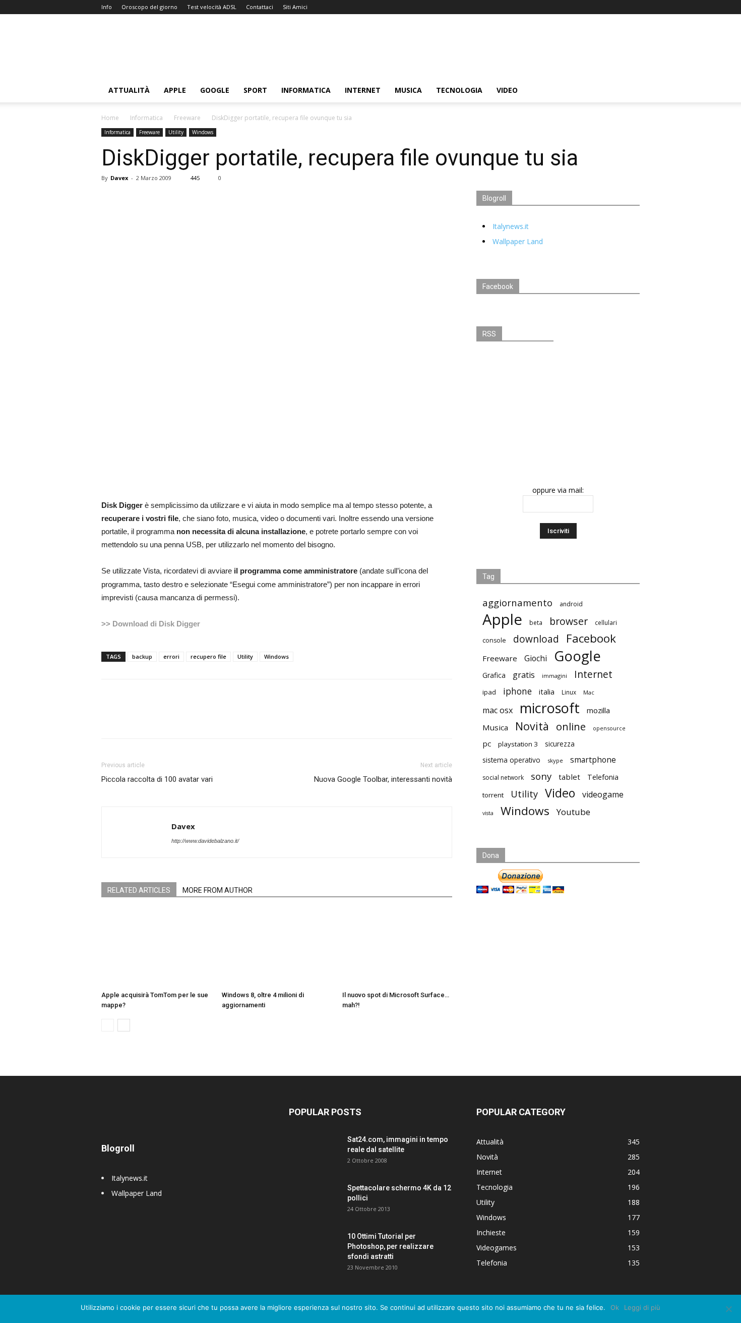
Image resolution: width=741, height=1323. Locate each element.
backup (142, 656)
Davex (119, 178)
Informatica (306, 90)
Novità (532, 726)
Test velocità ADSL (211, 7)
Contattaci (259, 7)
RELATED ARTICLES (138, 890)
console (494, 640)
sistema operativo (511, 760)
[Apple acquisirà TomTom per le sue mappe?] (156, 949)
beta (535, 622)
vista (487, 813)
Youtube (573, 812)
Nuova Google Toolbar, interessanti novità (383, 779)
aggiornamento (517, 602)
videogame (603, 794)
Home (110, 117)
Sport (255, 90)
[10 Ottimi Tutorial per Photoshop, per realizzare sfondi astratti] (314, 1249)
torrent (493, 794)
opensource (609, 728)
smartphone (593, 760)
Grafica (494, 675)
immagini (554, 675)
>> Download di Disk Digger (150, 623)
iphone (517, 691)
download (536, 639)
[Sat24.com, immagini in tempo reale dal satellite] (314, 1152)
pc (486, 743)
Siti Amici (295, 7)
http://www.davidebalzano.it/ (205, 841)
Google (214, 90)
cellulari (606, 622)
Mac (588, 692)
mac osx (497, 710)
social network (503, 777)
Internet (363, 90)
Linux (569, 692)
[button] (627, 91)
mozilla (598, 710)
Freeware (187, 117)
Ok (614, 1307)
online (571, 726)
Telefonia (603, 777)
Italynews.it (510, 226)
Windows (202, 132)
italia (546, 692)
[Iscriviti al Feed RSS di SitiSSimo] (558, 421)
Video (507, 90)
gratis (524, 675)
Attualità (129, 90)
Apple (175, 90)
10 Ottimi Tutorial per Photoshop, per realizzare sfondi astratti (390, 1246)
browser (568, 621)
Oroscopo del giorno (149, 7)
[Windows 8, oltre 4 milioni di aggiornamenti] (277, 949)
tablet (569, 777)
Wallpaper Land (517, 241)
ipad (489, 692)
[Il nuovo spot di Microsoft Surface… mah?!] (397, 949)
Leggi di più (642, 1307)
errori (171, 656)
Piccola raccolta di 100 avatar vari (157, 779)
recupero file (208, 656)
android (571, 604)
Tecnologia (459, 90)
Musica (408, 90)
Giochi (535, 658)
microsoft (550, 708)
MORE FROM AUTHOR (217, 890)
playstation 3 (518, 744)
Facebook (591, 638)
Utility (175, 132)
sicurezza (560, 744)
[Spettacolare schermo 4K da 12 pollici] (314, 1200)
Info (106, 7)
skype (555, 760)
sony (541, 776)
